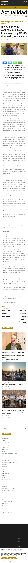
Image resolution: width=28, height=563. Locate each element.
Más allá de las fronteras (8, 488)
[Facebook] (5, 63)
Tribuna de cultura (6, 510)
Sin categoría (5, 503)
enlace (22, 555)
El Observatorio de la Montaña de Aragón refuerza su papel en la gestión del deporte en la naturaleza (13, 412)
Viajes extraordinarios (7, 512)
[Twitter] (10, 63)
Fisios (3, 477)
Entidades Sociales (6, 464)
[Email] (20, 63)
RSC (3, 499)
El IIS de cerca (5, 458)
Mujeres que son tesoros (8, 490)
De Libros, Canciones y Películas (9, 453)
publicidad (4, 495)
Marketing (4, 486)
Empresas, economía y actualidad (15, 21)
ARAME (4, 440)
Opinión (4, 492)
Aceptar (4, 558)
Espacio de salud (6, 471)
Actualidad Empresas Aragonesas (11, 359)
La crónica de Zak (6, 482)
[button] (24, 1)
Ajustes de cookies (6, 560)
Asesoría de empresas (7, 442)
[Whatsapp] (15, 63)
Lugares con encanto (7, 484)
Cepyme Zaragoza (6, 445)
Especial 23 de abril (6, 473)
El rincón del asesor (6, 460)
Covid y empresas (6, 449)
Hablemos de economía (7, 479)
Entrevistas (4, 466)
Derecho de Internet (6, 455)
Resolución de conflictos (7, 497)
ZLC (3, 514)
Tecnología (4, 508)
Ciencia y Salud (4, 21)
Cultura (4, 451)
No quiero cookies (12, 558)
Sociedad (3, 23)
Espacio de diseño (6, 468)
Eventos (4, 475)
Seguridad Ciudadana (7, 501)
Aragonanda (5, 438)
